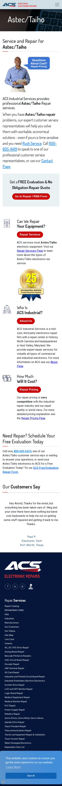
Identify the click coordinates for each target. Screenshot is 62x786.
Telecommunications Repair (18, 730)
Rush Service (32, 143)
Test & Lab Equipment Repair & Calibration (25, 734)
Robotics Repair (12, 714)
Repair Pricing (29, 389)
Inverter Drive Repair (14, 685)
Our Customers (12, 626)
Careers (8, 643)
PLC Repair (10, 705)
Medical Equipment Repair (17, 697)
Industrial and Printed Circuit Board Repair (25, 676)
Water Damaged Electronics (18, 743)
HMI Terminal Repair (14, 668)
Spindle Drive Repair (14, 722)
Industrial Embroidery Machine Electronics (25, 680)
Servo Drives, (11, 718)
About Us (26, 320)
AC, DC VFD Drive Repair (17, 647)
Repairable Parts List (14, 747)
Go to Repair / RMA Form (31, 196)
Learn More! (13, 767)
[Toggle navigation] (57, 4)
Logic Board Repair (14, 693)
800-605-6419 (22, 451)
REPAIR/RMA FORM (14, 610)
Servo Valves (37, 718)
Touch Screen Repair (15, 738)
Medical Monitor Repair (16, 701)
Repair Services (30, 234)
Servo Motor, (24, 718)
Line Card (9, 639)
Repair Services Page (30, 250)
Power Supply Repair (15, 709)
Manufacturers (12, 622)
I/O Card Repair (12, 672)
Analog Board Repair (14, 651)
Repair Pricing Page (33, 418)
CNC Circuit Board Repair (17, 660)
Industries (9, 618)
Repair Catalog (12, 606)
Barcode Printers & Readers (18, 656)
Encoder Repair (12, 664)
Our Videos (10, 631)
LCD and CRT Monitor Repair (19, 689)
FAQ (7, 614)
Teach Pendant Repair (15, 726)
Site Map (9, 635)
